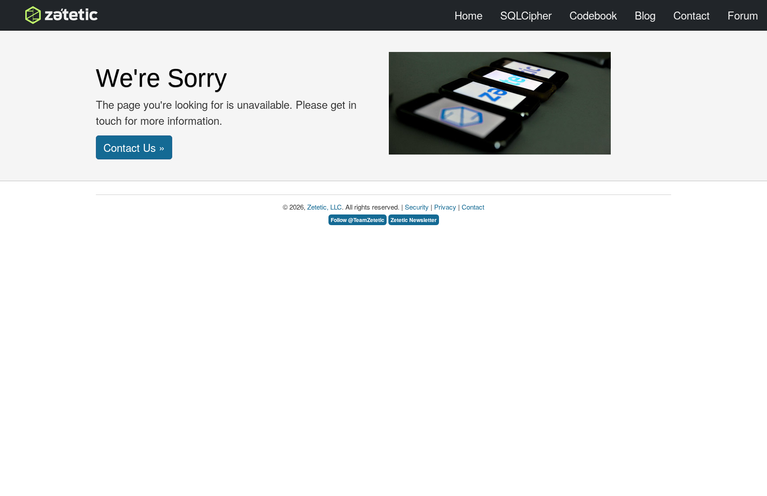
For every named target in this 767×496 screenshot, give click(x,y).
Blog (645, 15)
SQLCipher (526, 15)
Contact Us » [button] (134, 147)
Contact (691, 15)
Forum (742, 15)
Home (468, 15)
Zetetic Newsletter (414, 220)
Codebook (593, 15)
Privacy (445, 206)
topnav (38, 14)
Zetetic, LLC (324, 206)
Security (417, 206)
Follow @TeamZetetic (357, 220)
